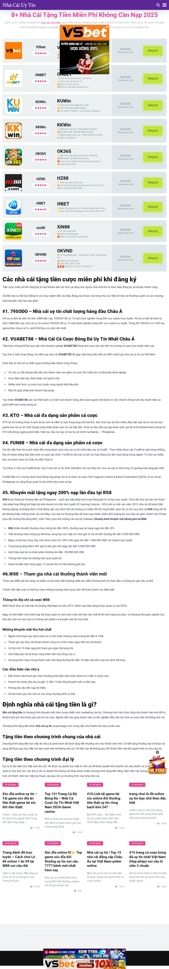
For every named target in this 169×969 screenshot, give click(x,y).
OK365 (40, 153)
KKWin (41, 127)
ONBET (40, 75)
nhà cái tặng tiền (51, 22)
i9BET (40, 203)
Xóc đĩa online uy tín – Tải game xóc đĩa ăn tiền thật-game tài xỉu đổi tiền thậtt (19, 800)
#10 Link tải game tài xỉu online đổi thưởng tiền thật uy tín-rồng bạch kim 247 (103, 800)
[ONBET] (13, 86)
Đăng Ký (153, 50)
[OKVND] (13, 265)
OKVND (41, 254)
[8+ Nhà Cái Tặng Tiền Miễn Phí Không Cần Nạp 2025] (18, 4)
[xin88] (13, 238)
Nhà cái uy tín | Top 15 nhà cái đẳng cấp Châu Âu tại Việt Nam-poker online (104, 859)
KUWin (40, 102)
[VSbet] (13, 58)
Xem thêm (125, 49)
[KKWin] (13, 138)
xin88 (40, 228)
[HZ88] (13, 190)
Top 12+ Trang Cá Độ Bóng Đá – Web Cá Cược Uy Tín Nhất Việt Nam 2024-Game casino (62, 803)
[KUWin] (13, 112)
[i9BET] (13, 214)
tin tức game (10, 784)
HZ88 (40, 179)
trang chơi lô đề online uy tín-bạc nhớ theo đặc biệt (147, 798)
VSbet (40, 47)
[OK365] (13, 164)
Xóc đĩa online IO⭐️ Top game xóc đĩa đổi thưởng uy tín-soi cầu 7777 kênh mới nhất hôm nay (63, 861)
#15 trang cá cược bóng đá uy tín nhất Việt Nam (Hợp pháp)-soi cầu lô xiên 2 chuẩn (147, 859)
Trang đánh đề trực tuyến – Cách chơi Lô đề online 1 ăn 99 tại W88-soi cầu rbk (18, 859)
